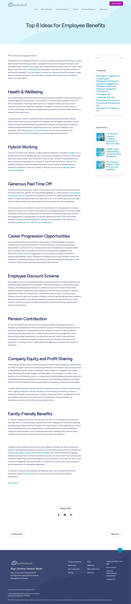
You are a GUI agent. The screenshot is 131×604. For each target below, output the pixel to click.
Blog (89, 562)
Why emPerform (46, 9)
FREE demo (27, 474)
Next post (115, 534)
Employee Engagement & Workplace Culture (107, 85)
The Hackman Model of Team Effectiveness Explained (113, 165)
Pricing (75, 9)
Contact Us (110, 579)
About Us (90, 573)
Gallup (72, 153)
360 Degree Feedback (106, 76)
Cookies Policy (20, 589)
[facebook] (58, 514)
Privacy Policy (11, 589)
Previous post (17, 534)
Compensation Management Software (106, 79)
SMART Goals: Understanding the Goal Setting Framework (113, 153)
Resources (103, 9)
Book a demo (116, 3)
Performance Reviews (106, 100)
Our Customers (74, 569)
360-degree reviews (23, 453)
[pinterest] (64, 514)
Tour (35, 9)
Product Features (62, 9)
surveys (11, 453)
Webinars (90, 565)
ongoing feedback (42, 453)
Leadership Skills (103, 97)
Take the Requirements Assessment (111, 573)
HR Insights (101, 94)
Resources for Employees (107, 108)
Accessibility (28, 589)
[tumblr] (71, 514)
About (33, 589)
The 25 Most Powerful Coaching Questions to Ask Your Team (112, 139)
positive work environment (38, 130)
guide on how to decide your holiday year (35, 222)
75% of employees (30, 69)
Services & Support (88, 9)
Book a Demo (111, 567)
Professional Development (108, 103)
